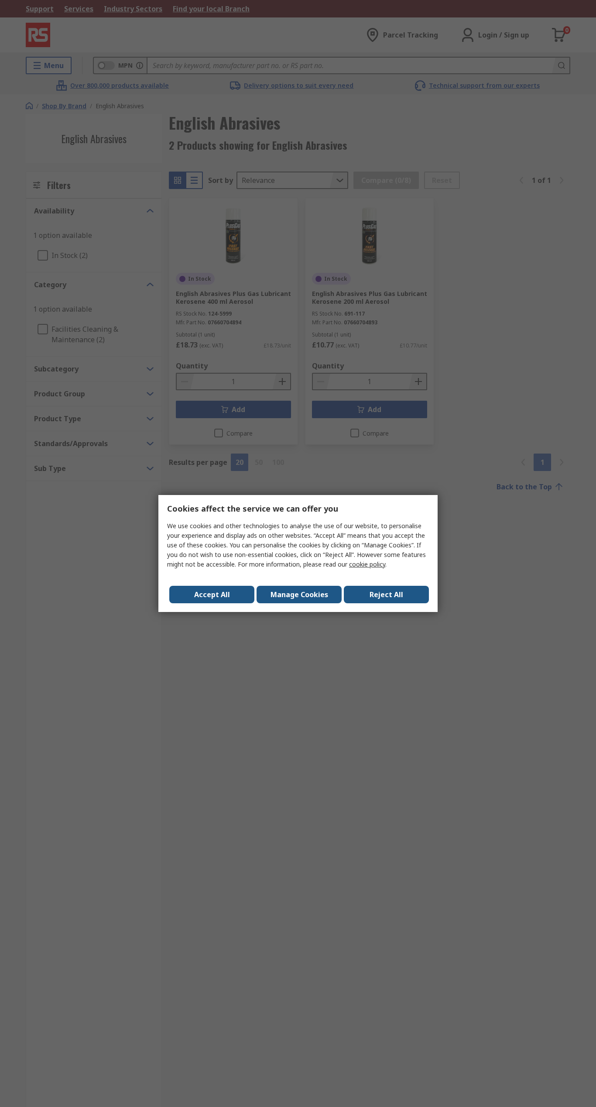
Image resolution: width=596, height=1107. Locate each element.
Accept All (212, 594)
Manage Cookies (299, 594)
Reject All (386, 594)
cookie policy (367, 564)
